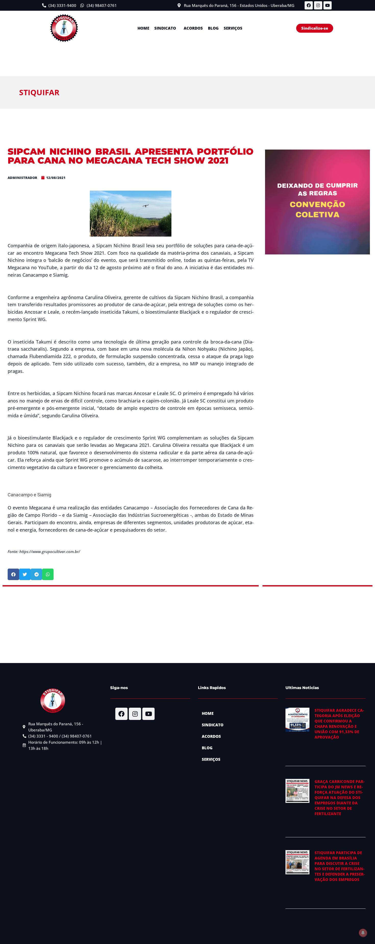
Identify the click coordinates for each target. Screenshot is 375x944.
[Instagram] (318, 5)
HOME (143, 28)
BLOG (213, 28)
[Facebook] (309, 5)
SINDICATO (165, 28)
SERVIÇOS (233, 28)
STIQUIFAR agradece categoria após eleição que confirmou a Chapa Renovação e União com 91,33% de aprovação (339, 724)
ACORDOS (193, 28)
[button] (166, 28)
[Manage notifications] (363, 933)
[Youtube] (327, 5)
